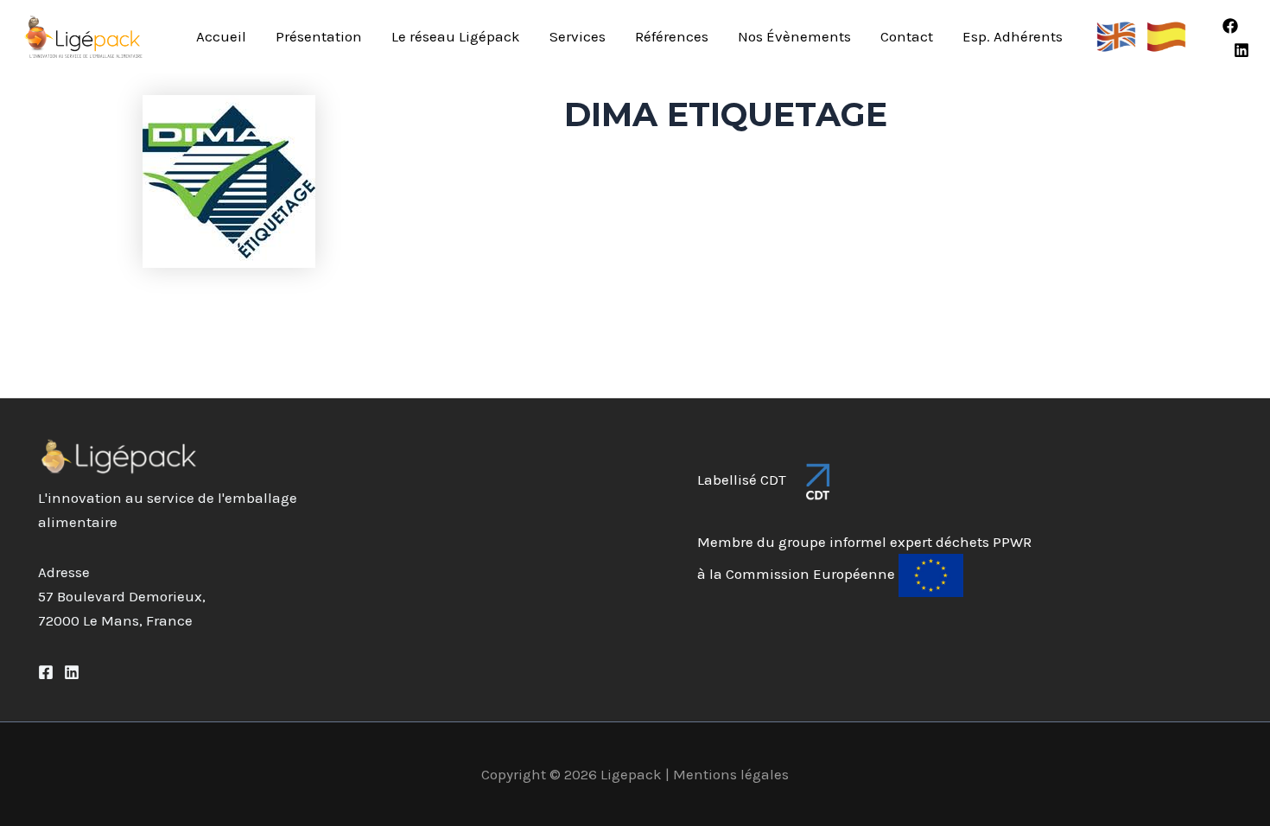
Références (671, 36)
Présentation (319, 36)
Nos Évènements (794, 36)
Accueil (221, 36)
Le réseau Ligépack (455, 36)
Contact (906, 36)
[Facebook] (1230, 26)
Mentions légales (731, 774)
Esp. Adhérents (1012, 36)
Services (577, 36)
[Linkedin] (1241, 50)
